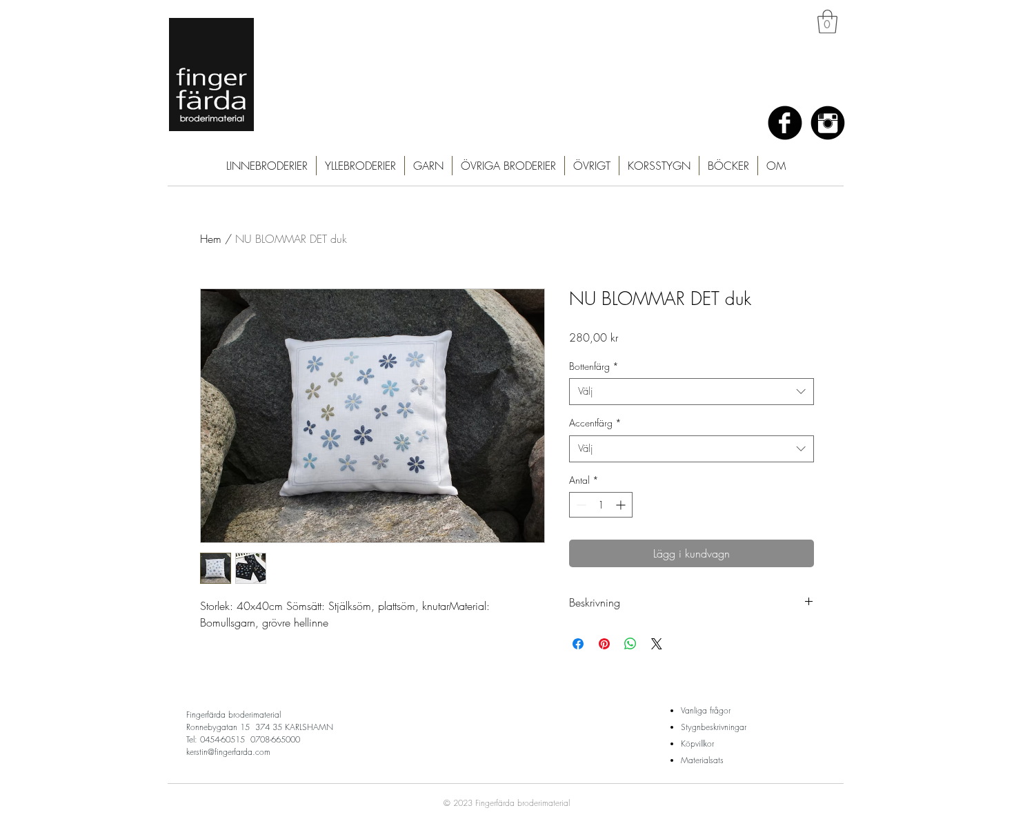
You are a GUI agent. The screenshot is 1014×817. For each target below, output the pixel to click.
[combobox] (691, 391)
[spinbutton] (600, 505)
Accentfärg (595, 422)
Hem (210, 238)
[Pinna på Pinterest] (604, 644)
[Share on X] (656, 644)
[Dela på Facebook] (578, 644)
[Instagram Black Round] (828, 123)
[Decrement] (579, 505)
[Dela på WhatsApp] (630, 644)
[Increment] (621, 505)
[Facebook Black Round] (785, 123)
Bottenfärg (594, 366)
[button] (827, 22)
